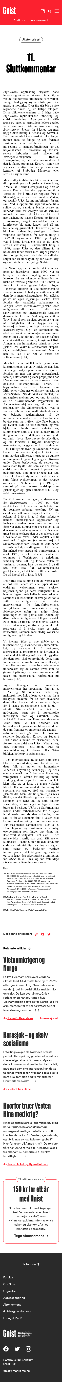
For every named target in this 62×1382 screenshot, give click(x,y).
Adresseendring (14, 1298)
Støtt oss (19, 20)
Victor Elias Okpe (19, 1089)
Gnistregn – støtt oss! (17, 1311)
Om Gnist (9, 1284)
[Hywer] (9, 10)
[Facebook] (6, 1350)
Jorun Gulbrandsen (20, 1018)
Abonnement (39, 20)
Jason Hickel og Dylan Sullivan (27, 1164)
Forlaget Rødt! (12, 1318)
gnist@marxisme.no (16, 1370)
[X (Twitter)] (17, 1350)
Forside (8, 1277)
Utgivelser (10, 1291)
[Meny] (56, 11)
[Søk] (49, 11)
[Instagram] (28, 1350)
